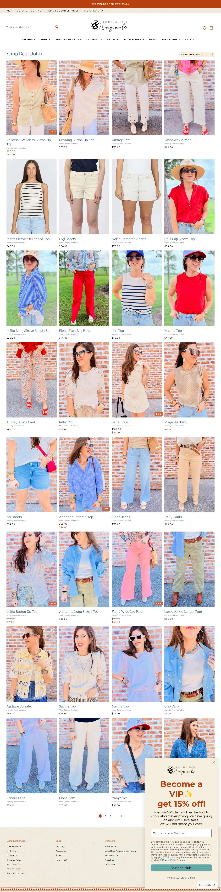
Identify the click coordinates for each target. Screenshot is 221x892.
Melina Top (120, 706)
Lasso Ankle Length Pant (183, 611)
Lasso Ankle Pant (177, 140)
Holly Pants (173, 517)
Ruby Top (66, 422)
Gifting (28, 39)
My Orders (11, 851)
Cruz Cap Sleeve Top (179, 239)
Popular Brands (67, 39)
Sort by (184, 54)
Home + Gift (61, 860)
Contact (37, 11)
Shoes (112, 39)
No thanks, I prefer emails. (181, 877)
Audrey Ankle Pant (20, 422)
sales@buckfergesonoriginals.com (121, 851)
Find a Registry (93, 11)
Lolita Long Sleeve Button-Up (28, 330)
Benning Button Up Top (76, 140)
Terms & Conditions (15, 873)
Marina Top (173, 330)
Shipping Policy (13, 860)
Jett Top (118, 330)
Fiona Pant (67, 798)
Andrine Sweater (19, 706)
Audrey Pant (121, 140)
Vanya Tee (119, 798)
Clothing (93, 39)
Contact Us (11, 855)
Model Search (111, 864)
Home (44, 39)
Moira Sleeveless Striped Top (28, 239)
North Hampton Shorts (129, 239)
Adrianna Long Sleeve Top (79, 611)
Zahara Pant (15, 798)
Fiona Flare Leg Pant (74, 330)
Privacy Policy (13, 869)
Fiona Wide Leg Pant (127, 611)
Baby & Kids (169, 39)
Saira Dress (120, 422)
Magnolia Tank (175, 422)
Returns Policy (13, 864)
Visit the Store (16, 11)
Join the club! (181, 868)
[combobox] (157, 833)
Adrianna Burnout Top (76, 517)
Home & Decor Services (63, 11)
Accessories (132, 39)
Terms (182, 860)
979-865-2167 (111, 846)
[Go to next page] (121, 815)
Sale (188, 39)
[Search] (54, 27)
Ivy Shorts (14, 517)
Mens (152, 39)
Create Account (13, 846)
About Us (109, 860)
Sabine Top (67, 706)
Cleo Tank (171, 706)
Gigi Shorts (67, 239)
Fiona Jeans (121, 517)
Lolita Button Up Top (22, 611)
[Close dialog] (213, 762)
